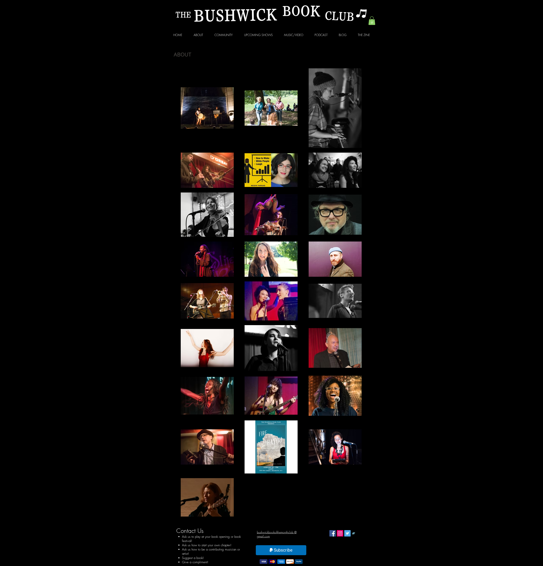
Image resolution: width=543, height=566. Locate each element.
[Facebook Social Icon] (332, 533)
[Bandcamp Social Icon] (355, 533)
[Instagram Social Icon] (340, 533)
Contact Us (190, 531)
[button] (371, 20)
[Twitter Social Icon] (347, 533)
